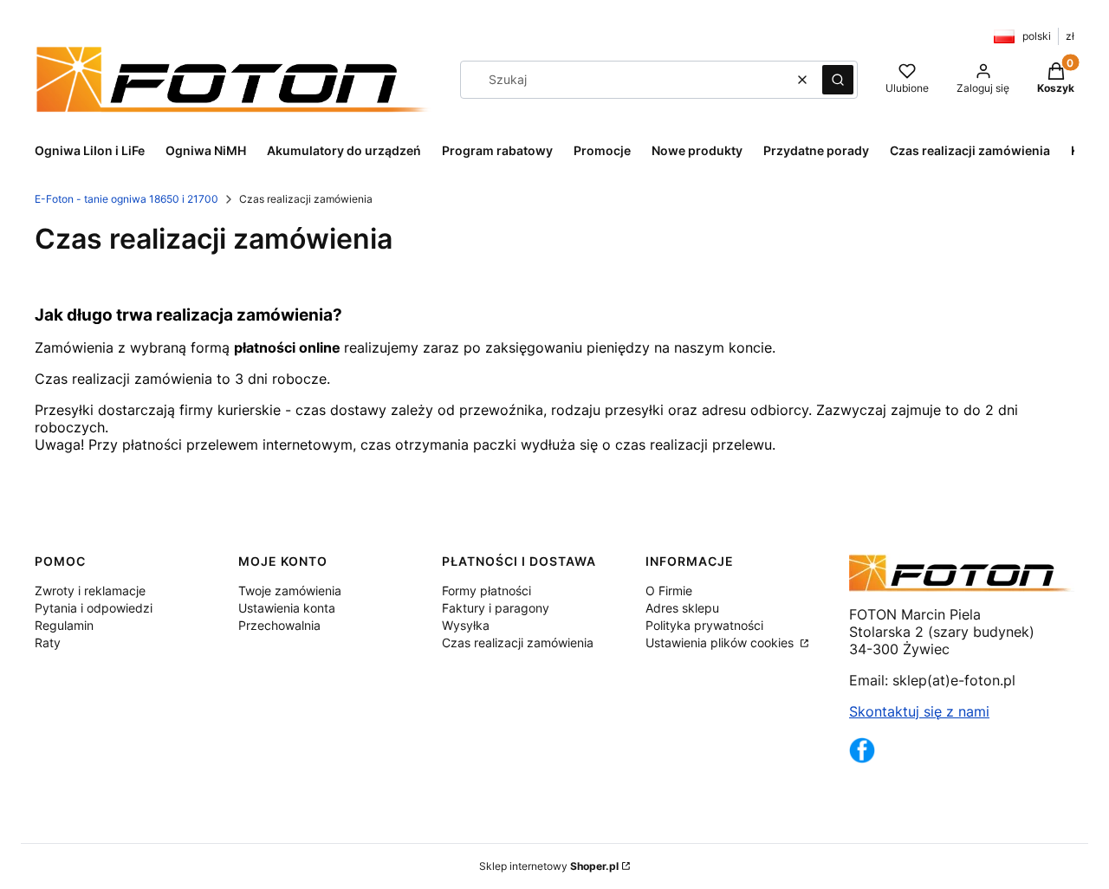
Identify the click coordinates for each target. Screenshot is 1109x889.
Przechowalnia (279, 625)
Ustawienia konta (286, 607)
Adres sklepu (682, 607)
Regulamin (64, 625)
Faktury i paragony (495, 607)
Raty (48, 642)
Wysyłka (466, 625)
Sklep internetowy (549, 866)
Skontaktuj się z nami (919, 711)
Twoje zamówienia (289, 590)
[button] (837, 79)
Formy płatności (486, 590)
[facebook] (862, 758)
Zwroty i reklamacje (90, 590)
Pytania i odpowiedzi (93, 607)
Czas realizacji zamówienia (517, 642)
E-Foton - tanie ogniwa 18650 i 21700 (126, 198)
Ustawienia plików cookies (721, 642)
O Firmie (668, 590)
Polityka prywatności (704, 625)
